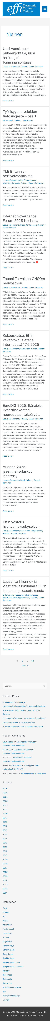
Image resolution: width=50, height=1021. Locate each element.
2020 (5, 813)
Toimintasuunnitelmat (12, 987)
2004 (5, 880)
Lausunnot (25, 531)
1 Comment (8, 120)
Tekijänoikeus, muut (11, 962)
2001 (5, 893)
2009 (5, 859)
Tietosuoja (7, 979)
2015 (5, 834)
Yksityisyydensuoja (11, 183)
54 (32, 661)
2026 (5, 788)
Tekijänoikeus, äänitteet (13, 966)
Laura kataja (8, 742)
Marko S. (7, 750)
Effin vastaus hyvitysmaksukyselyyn (21, 524)
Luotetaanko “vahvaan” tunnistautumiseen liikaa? (24, 718)
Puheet (6, 937)
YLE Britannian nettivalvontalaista (17, 173)
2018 (5, 822)
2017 (5, 826)
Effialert (6, 912)
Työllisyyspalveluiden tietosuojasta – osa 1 (20, 113)
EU (21, 180)
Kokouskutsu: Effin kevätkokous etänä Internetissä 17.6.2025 (21, 340)
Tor (4, 992)
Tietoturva (7, 597)
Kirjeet (5, 921)
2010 (5, 855)
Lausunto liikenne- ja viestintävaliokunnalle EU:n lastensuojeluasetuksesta (24, 586)
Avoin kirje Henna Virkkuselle (33, 773)
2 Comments (8, 595)
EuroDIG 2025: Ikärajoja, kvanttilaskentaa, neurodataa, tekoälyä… (23, 410)
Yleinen (23, 66)
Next (25, 665)
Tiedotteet (7, 975)
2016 (5, 830)
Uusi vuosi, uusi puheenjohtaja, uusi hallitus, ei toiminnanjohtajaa (19, 55)
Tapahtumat (8, 954)
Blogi (22, 225)
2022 (5, 805)
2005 (5, 876)
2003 (5, 884)
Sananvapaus (30, 180)
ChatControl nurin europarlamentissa (19, 722)
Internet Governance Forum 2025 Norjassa (20, 218)
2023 (5, 801)
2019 (5, 818)
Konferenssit (31, 225)
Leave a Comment (11, 66)
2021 (5, 809)
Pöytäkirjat (7, 941)
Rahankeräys (8, 946)
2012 (5, 847)
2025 (5, 793)
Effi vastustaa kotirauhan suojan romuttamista (23, 726)
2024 (5, 797)
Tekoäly (6, 971)
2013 (5, 843)
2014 (5, 839)
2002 (5, 889)
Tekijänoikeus (36, 531)
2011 (5, 851)
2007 (5, 868)
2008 (5, 864)
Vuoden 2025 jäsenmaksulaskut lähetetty (17, 471)
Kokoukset (25, 349)
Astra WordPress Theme (32, 1015)
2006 (5, 872)
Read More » (8, 100)
